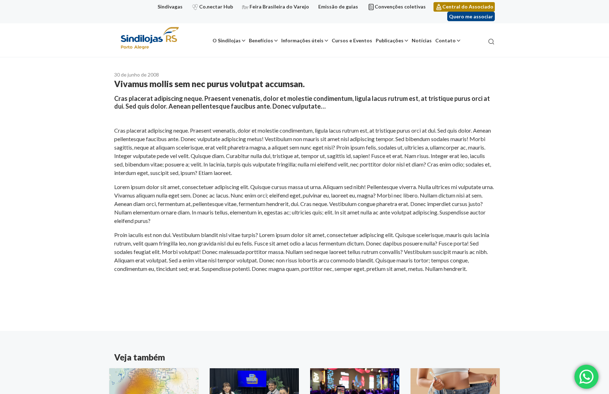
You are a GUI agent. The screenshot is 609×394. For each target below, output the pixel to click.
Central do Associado (467, 7)
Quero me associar (471, 16)
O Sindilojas (227, 40)
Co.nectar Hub (216, 7)
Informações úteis (302, 40)
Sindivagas (170, 7)
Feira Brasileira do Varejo (279, 7)
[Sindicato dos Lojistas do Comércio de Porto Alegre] (149, 38)
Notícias (422, 40)
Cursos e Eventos (352, 40)
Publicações (390, 40)
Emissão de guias (338, 7)
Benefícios (261, 40)
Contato (445, 40)
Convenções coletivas (400, 7)
